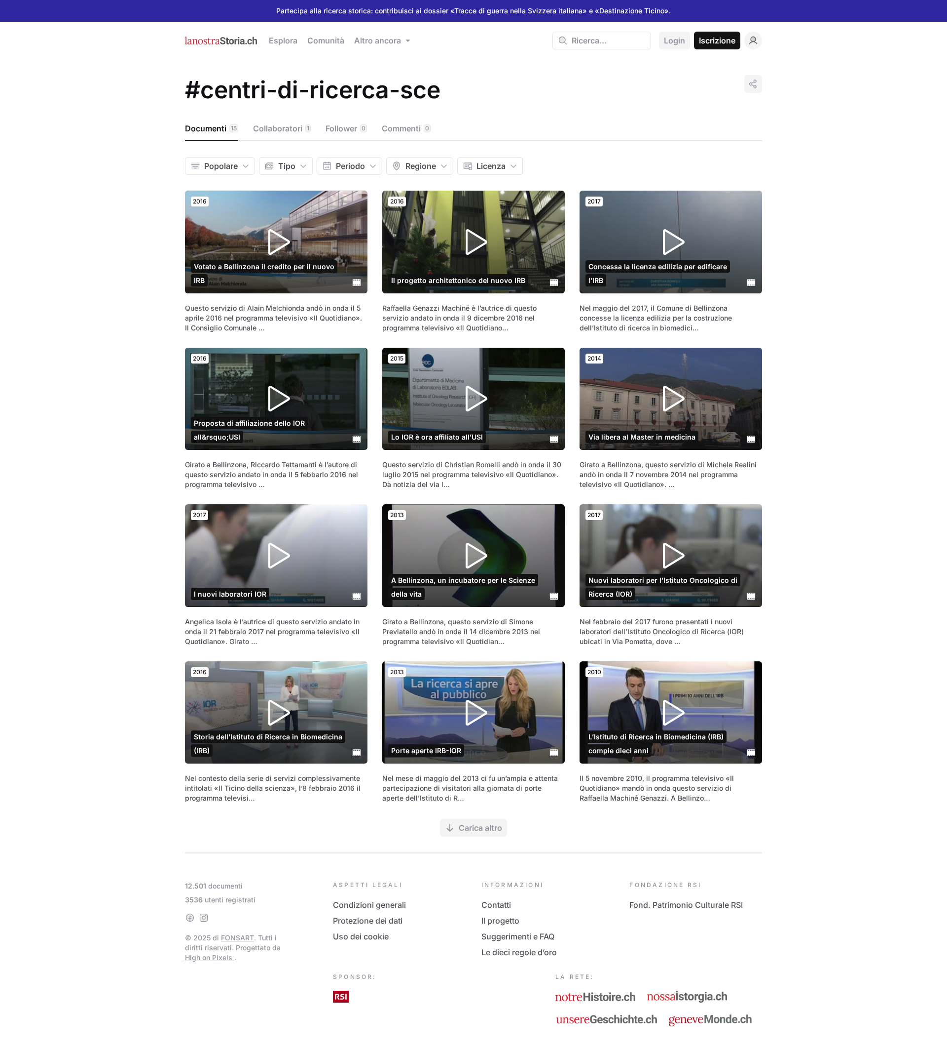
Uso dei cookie (361, 936)
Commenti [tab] (405, 128)
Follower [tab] (345, 128)
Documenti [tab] (211, 128)
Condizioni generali (369, 905)
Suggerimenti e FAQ (517, 936)
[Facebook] (190, 918)
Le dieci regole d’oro (519, 952)
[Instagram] (204, 918)
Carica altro (480, 828)
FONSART (237, 937)
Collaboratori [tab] (281, 128)
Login (674, 40)
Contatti (496, 905)
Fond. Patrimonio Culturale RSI (686, 905)
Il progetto (500, 921)
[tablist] (473, 129)
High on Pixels (209, 957)
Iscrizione (717, 40)
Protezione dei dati (367, 921)
